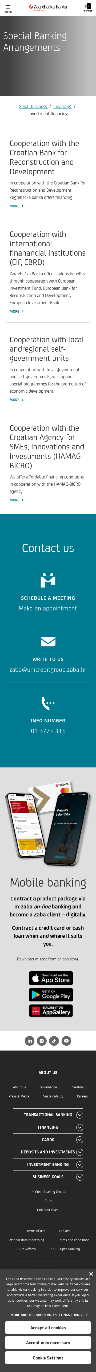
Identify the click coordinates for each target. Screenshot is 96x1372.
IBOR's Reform (26, 1248)
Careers (82, 1096)
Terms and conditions (73, 1239)
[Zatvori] (91, 1274)
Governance (48, 1086)
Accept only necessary (48, 1342)
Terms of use (36, 1230)
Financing (63, 106)
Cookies (64, 1230)
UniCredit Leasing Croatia (48, 1191)
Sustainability (53, 1096)
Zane (48, 1200)
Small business (33, 106)
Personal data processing (25, 1239)
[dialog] (48, 1320)
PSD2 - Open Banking (65, 1248)
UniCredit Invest (48, 1209)
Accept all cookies (48, 1327)
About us (19, 1086)
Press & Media (19, 1096)
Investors (77, 1086)
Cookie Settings (48, 1357)
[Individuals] (48, 8)
